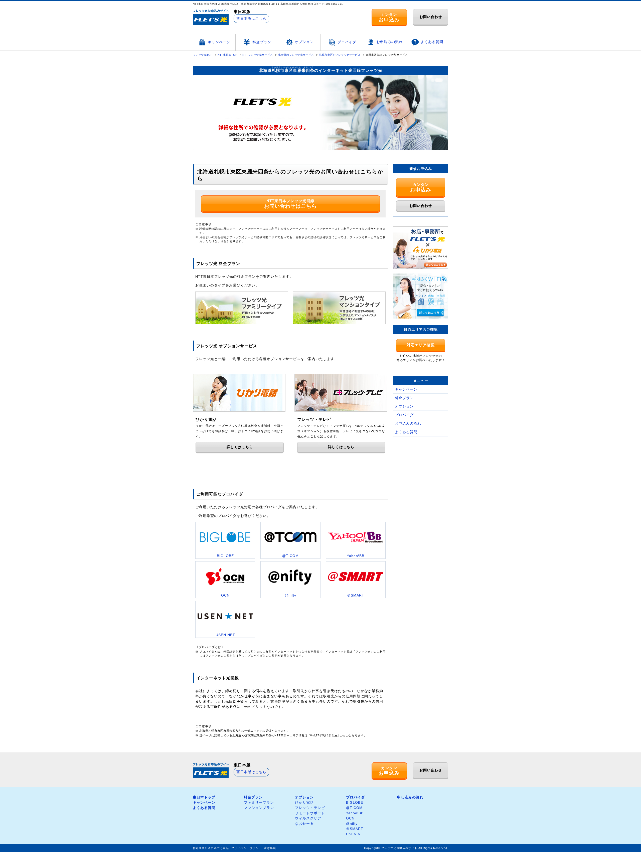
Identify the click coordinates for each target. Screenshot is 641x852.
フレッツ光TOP (202, 54)
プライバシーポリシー (246, 847)
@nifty (352, 823)
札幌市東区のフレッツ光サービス (339, 54)
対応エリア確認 (421, 345)
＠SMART (354, 829)
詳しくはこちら (240, 447)
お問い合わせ (430, 17)
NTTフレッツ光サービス (257, 54)
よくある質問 (432, 42)
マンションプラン (259, 808)
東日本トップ (204, 797)
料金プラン (261, 42)
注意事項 (270, 847)
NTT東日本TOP (227, 54)
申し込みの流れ (410, 797)
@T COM (354, 808)
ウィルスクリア (308, 818)
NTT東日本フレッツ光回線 (290, 204)
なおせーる (304, 823)
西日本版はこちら (251, 19)
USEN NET (356, 834)
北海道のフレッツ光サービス (296, 54)
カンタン (389, 17)
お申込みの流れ (389, 42)
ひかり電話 (304, 802)
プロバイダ (347, 42)
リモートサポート (310, 813)
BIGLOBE (354, 802)
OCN (350, 818)
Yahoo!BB (355, 813)
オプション (304, 42)
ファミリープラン (259, 802)
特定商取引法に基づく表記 (211, 847)
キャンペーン (219, 42)
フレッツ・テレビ (310, 808)
